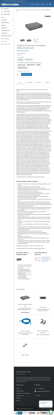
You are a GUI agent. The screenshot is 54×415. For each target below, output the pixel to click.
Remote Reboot (4, 27)
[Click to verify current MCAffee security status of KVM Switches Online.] (32, 414)
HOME (32, 4)
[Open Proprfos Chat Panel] (51, 412)
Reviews (47, 82)
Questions (38, 82)
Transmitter (20, 59)
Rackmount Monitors (5, 22)
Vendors (2, 17)
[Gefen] (47, 17)
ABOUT (43, 4)
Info (20, 82)
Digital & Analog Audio (22, 67)
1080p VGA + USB (30, 64)
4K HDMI (38, 64)
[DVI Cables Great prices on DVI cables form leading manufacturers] (43, 298)
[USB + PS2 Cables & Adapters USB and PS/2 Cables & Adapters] (43, 321)
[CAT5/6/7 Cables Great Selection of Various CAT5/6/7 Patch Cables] (25, 321)
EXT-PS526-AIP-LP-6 (23, 266)
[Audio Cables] (25, 345)
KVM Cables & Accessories (6, 35)
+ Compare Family (28, 59)
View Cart (18, 400)
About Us (18, 388)
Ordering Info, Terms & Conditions (23, 393)
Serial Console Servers (5, 30)
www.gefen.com (47, 144)
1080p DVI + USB (21, 64)
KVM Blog (18, 398)
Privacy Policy (49, 408)
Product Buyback (19, 395)
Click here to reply (45, 406)
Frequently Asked (19, 391)
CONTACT (37, 4)
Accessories (29, 82)
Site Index (43, 408)
